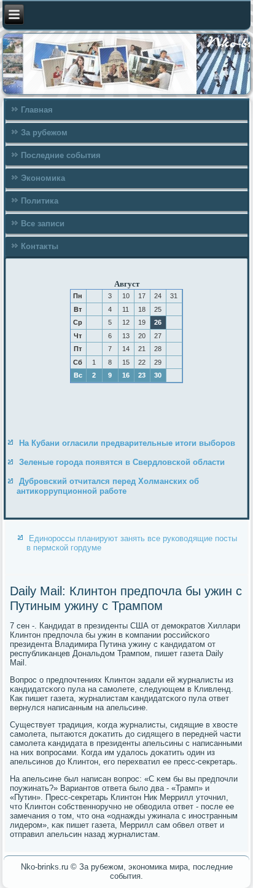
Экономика (43, 178)
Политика (39, 200)
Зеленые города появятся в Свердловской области (122, 462)
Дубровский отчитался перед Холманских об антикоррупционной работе (108, 486)
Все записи (42, 223)
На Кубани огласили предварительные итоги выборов (127, 443)
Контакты (39, 246)
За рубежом (44, 132)
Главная (37, 109)
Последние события (61, 155)
